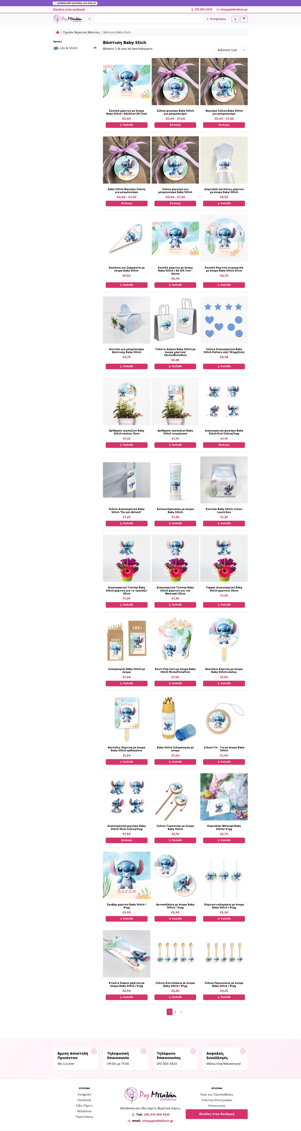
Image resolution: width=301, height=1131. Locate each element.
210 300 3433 (203, 9)
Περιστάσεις (84, 1117)
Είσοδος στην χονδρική (69, 9)
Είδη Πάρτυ (84, 1105)
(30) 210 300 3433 (156, 1114)
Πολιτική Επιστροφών (216, 1100)
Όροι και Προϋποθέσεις (216, 1094)
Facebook (84, 1100)
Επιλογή (175, 125)
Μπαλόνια (84, 1111)
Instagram (84, 1094)
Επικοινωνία (216, 1105)
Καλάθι (128, 125)
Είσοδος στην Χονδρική (216, 1114)
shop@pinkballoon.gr (234, 9)
